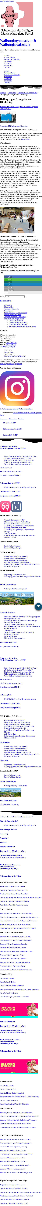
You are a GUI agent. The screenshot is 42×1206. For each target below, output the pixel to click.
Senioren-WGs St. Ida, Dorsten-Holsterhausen (15, 940)
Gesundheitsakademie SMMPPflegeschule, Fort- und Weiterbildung (17, 521)
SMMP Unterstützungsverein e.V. (11, 471)
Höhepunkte (12, 93)
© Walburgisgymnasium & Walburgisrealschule (16, 409)
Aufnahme (8, 63)
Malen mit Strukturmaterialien (14, 638)
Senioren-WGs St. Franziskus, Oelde (12, 966)
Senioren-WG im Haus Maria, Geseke (13, 948)
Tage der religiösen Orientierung (15, 317)
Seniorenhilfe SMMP (10, 435)
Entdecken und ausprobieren (27, 93)
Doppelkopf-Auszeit (11, 634)
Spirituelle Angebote (7, 612)
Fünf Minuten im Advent (12, 315)
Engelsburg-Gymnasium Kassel (15, 575)
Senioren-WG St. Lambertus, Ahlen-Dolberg (15, 937)
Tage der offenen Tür (11, 309)
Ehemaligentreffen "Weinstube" (15, 356)
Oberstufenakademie (16, 321)
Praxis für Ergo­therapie (12, 546)
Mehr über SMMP (9, 423)
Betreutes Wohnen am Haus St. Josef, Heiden (15, 924)
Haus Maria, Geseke (7, 978)
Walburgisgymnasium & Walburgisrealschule (18, 42)
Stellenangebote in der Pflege (10, 876)
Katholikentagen (24, 139)
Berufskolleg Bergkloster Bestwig (15, 556)
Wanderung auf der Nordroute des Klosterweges (20, 620)
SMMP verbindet (6, 468)
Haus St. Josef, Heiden (8, 982)
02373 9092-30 (11, 343)
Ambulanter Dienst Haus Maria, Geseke (13, 890)
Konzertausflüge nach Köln (18, 322)
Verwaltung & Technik (8, 830)
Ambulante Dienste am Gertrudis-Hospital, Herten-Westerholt (21, 897)
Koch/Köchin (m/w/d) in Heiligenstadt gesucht (20, 487)
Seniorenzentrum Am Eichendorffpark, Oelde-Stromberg (19, 989)
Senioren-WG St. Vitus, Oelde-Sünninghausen (16, 970)
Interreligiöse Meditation (12, 622)
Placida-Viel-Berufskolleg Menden (17, 561)
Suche (2, 296)
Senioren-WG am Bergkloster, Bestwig (13, 944)
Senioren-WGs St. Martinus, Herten (12, 955)
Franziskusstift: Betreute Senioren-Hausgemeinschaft (18, 928)
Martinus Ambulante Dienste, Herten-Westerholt (16, 1196)
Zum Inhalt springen (7, 1)
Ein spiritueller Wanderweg (9, 646)
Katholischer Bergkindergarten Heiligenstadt (19, 535)
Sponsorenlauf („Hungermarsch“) (15, 313)
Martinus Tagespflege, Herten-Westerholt (14, 894)
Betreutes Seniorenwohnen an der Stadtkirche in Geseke (19, 917)
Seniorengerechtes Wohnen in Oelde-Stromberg (16, 913)
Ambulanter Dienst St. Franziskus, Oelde (14, 905)
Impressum (3, 419)
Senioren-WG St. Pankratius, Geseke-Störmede (16, 951)
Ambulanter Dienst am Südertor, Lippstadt (14, 901)
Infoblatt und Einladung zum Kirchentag (13, 126)
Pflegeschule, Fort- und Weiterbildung (13, 856)
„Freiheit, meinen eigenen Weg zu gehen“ (18, 458)
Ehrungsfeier (8, 307)
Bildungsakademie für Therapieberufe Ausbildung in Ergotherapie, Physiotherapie (19, 525)
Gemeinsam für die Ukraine (10, 491)
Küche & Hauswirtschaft (9, 821)
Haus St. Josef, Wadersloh (9, 993)
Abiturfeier (8, 305)
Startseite (3, 93)
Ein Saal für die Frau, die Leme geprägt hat (19, 460)
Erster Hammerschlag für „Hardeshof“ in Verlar (20, 456)
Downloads (8, 65)
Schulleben (8, 61)
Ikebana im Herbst (10, 636)
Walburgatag (8, 311)
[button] (8, 277)
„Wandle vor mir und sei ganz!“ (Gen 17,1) (19, 624)
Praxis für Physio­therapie (12, 548)
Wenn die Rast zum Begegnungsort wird (18, 464)
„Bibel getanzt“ (9, 630)
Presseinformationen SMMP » (10, 475)
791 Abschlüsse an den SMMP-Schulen (17, 462)
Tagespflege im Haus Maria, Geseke (12, 886)
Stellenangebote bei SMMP (12, 429)
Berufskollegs (5, 742)
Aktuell (6, 55)
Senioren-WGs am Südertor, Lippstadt (13, 959)
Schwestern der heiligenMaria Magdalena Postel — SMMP (13, 447)
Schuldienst (4, 838)
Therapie (3, 842)
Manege (7, 532)
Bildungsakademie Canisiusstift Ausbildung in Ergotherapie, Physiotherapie (19, 529)
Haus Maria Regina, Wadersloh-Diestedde (14, 997)
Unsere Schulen (9, 57)
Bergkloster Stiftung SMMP (10, 496)
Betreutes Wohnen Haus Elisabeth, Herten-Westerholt (18, 921)
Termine (7, 67)
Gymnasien (4, 760)
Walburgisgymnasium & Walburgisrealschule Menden (22, 576)
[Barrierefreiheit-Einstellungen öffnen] (38, 606)
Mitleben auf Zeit (10, 537)
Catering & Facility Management (15, 589)
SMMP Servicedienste (8, 585)
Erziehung (4, 834)
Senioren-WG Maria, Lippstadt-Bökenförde (15, 962)
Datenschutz (13, 419)
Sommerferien (9, 352)
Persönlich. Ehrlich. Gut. (13, 851)
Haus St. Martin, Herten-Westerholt (12, 986)
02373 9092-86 (11, 345)
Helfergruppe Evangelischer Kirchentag (22, 326)
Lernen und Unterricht (11, 59)
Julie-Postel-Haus (10, 533)
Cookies (21, 419)
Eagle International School (18, 324)
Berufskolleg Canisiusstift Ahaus (15, 558)
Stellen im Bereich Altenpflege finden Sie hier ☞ (16, 817)
